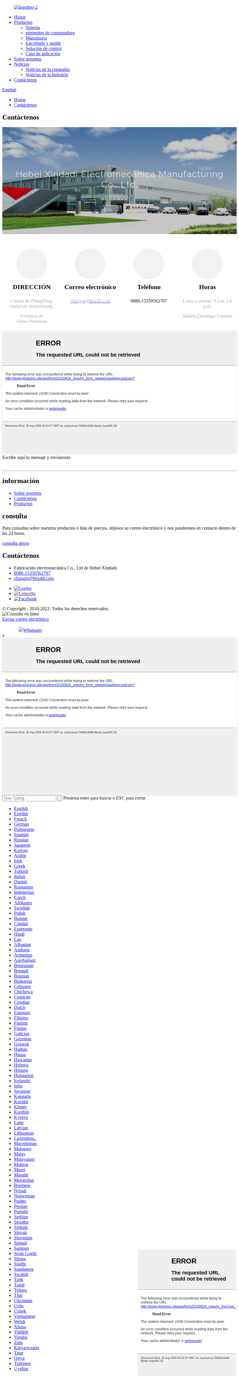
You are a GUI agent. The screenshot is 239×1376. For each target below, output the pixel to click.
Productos (23, 22)
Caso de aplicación (43, 53)
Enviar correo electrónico (25, 619)
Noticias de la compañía (48, 69)
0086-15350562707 (32, 573)
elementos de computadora (50, 32)
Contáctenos (25, 79)
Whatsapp (32, 630)
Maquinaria (36, 37)
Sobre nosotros (27, 58)
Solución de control (43, 48)
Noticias (21, 64)
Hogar (20, 17)
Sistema (33, 27)
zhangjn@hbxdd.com (34, 578)
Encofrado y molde (43, 43)
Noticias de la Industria (47, 74)
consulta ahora (15, 543)
